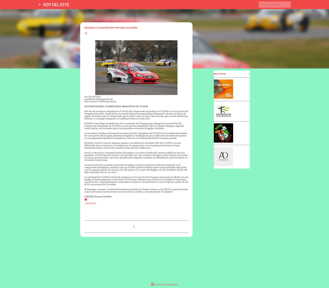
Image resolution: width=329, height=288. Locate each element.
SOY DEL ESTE (56, 4)
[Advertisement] (136, 259)
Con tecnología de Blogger (166, 284)
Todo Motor (90, 203)
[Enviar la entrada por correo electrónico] (85, 200)
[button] (85, 33)
